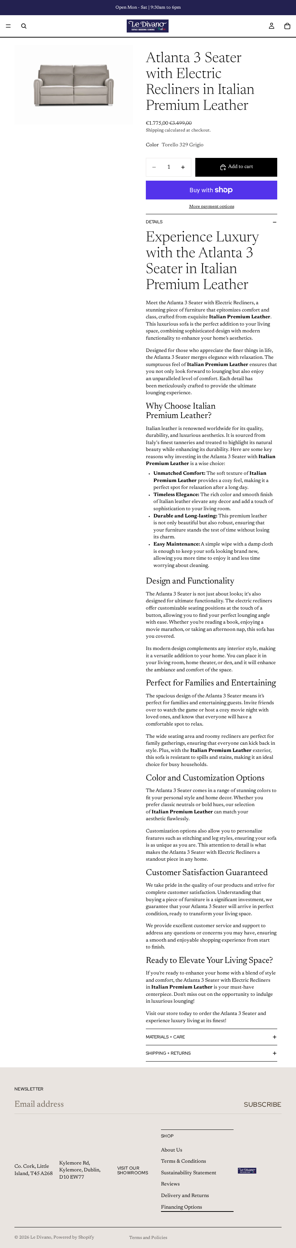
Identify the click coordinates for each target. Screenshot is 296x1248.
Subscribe (263, 1104)
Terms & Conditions (183, 1161)
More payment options (211, 207)
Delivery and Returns (185, 1195)
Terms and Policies (148, 1238)
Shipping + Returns (168, 1053)
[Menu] (8, 26)
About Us (171, 1150)
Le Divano (40, 1237)
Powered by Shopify (73, 1237)
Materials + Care (165, 1037)
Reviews (170, 1184)
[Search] (24, 26)
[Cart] (287, 26)
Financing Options (181, 1207)
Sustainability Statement (188, 1173)
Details (154, 222)
